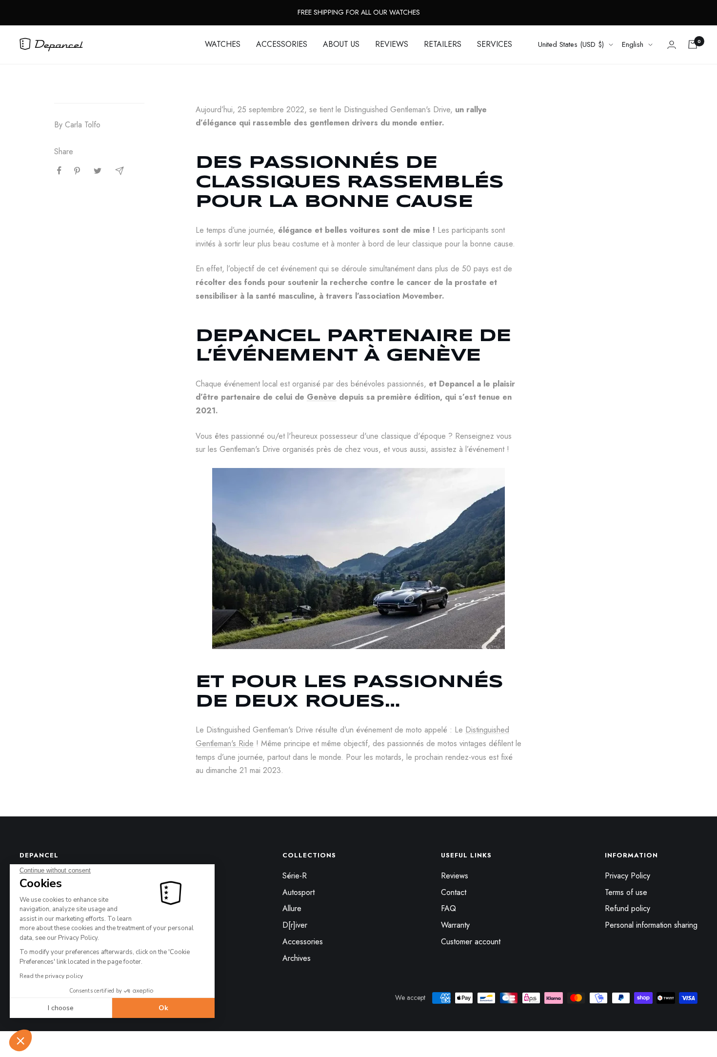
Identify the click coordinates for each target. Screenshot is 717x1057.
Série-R (294, 875)
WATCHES (222, 44)
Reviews (454, 875)
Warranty (455, 925)
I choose (61, 1008)
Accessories (302, 941)
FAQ (448, 908)
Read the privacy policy (51, 976)
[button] (20, 1040)
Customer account (470, 941)
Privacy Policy (627, 875)
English (632, 44)
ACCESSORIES (281, 44)
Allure (291, 908)
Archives (296, 958)
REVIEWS (391, 44)
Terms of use (626, 892)
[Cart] (692, 44)
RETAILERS (442, 44)
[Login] (671, 45)
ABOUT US (341, 44)
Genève (322, 397)
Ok (163, 1008)
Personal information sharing (651, 925)
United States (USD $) (571, 44)
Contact (453, 892)
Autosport (298, 892)
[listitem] (59, 170)
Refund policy (627, 908)
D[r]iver (294, 925)
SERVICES (494, 44)
